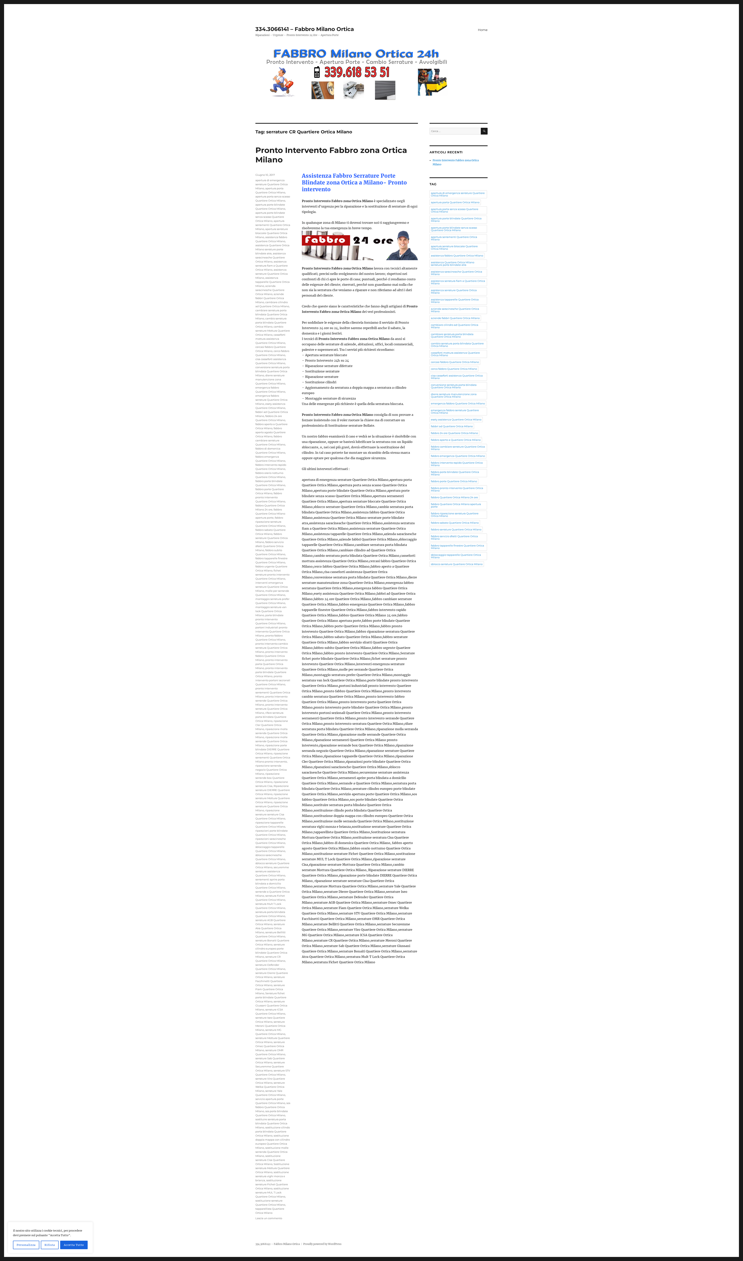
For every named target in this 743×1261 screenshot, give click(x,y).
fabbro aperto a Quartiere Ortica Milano (456, 439)
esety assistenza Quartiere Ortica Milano (456, 419)
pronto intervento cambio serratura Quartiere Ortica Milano (271, 647)
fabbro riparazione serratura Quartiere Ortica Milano (270, 521)
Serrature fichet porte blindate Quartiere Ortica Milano (270, 997)
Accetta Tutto (74, 1245)
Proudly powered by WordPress (322, 1244)
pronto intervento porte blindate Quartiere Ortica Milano (271, 672)
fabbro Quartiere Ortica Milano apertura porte (270, 513)
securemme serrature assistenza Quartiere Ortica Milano (272, 871)
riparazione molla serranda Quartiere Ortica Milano (271, 733)
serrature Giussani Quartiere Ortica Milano (271, 1005)
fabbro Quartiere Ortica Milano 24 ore (454, 497)
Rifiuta (50, 1245)
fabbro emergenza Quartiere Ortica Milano (458, 455)
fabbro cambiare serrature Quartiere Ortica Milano (270, 440)
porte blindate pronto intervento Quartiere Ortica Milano (270, 619)
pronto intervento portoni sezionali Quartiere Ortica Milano (272, 680)
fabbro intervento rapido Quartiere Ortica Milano (457, 464)
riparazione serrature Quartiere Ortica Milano (271, 806)
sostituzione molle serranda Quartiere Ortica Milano (271, 1151)
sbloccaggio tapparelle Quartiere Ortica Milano (456, 556)
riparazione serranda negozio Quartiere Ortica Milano (271, 769)
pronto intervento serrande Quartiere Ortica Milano (271, 700)
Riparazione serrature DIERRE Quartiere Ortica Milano (272, 790)
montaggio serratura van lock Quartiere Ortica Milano (271, 611)
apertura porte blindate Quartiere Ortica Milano (456, 219)
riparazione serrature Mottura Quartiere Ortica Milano (272, 798)
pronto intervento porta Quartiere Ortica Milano (271, 664)
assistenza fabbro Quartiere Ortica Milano (457, 255)
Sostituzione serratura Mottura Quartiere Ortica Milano (272, 1168)
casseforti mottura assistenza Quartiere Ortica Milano (270, 338)
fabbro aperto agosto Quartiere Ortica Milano (270, 432)
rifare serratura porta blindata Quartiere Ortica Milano (270, 716)
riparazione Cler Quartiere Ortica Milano (271, 725)
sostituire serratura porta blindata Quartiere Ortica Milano (271, 1123)
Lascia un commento (268, 1218)
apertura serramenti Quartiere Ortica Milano (272, 225)
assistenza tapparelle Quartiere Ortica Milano (272, 281)
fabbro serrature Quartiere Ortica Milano (271, 538)
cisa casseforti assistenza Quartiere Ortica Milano (457, 377)
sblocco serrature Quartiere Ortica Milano (457, 564)
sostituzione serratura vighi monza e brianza (272, 1176)
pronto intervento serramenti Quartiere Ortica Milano (272, 692)
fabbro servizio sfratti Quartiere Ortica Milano (269, 546)
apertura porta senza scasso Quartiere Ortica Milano (454, 210)
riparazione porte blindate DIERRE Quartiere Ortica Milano (272, 749)
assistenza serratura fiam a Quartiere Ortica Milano (271, 265)
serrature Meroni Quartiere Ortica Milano (270, 1025)
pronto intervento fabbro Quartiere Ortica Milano (271, 655)
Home (483, 30)
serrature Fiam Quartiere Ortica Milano (270, 989)
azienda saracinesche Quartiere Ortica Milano (269, 290)
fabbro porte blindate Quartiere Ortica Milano (455, 473)
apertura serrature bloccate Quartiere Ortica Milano (271, 233)
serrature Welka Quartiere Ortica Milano (270, 1086)
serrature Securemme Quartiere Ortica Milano (270, 1066)
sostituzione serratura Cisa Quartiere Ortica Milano (270, 1160)
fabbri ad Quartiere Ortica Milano (452, 426)
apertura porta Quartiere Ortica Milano (455, 202)
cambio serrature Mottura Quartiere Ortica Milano (272, 330)
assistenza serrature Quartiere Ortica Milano (271, 273)
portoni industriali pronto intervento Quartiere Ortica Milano (272, 631)
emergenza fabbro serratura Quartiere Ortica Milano (271, 399)
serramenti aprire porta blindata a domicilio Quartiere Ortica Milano (270, 883)
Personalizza (26, 1245)
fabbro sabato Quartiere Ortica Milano (455, 522)
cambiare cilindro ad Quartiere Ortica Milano (454, 326)
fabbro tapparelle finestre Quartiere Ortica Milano (457, 547)
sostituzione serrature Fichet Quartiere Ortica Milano (271, 1184)
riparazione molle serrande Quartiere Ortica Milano (271, 741)
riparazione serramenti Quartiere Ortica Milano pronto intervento (272, 757)
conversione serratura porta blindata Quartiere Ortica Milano (272, 371)
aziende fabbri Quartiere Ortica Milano (269, 298)
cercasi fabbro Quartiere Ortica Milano (455, 362)
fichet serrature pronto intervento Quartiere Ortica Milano (272, 574)
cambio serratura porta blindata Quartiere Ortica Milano (271, 322)
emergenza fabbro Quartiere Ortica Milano (458, 403)
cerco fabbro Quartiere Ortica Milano (454, 368)
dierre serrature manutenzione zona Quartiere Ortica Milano (270, 379)
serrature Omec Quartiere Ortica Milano (270, 1046)
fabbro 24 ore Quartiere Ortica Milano (454, 433)
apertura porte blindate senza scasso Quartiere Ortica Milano (270, 216)
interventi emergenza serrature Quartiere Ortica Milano (271, 586)
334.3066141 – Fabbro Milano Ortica (304, 29)
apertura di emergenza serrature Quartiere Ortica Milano (271, 184)
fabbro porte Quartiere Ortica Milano (454, 481)
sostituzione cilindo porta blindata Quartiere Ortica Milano (272, 1131)
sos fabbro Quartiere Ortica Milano (272, 1107)
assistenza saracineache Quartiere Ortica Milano (270, 257)
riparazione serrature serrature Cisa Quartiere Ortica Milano (270, 814)
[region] (50, 1237)
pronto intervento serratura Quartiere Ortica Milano (271, 708)
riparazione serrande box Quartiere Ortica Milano (269, 777)
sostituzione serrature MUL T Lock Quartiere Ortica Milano (272, 1192)
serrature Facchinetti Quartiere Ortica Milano (270, 981)
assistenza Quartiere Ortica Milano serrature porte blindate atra (272, 249)
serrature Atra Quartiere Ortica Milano (270, 928)
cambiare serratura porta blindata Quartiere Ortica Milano (271, 314)
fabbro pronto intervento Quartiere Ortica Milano (270, 497)
